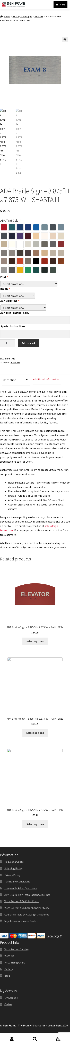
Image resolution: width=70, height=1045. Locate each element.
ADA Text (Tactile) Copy (14, 312)
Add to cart (28, 343)
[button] (65, 39)
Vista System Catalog (16, 949)
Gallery (8, 969)
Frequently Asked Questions (20, 888)
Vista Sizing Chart (14, 962)
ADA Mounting (9, 300)
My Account (11, 997)
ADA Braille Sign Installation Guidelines (27, 894)
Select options (35, 641)
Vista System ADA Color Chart (21, 901)
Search (35, 1039)
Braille (5, 289)
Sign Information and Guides (21, 921)
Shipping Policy (13, 868)
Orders (8, 1004)
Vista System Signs (22, 16)
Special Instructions (12, 326)
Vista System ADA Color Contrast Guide (27, 908)
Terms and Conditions (17, 881)
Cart (54, 1036)
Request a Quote (14, 861)
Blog (7, 975)
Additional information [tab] (46, 379)
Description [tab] (9, 380)
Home (7, 16)
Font (4, 277)
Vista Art (38, 16)
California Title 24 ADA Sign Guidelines (26, 914)
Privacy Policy (12, 875)
